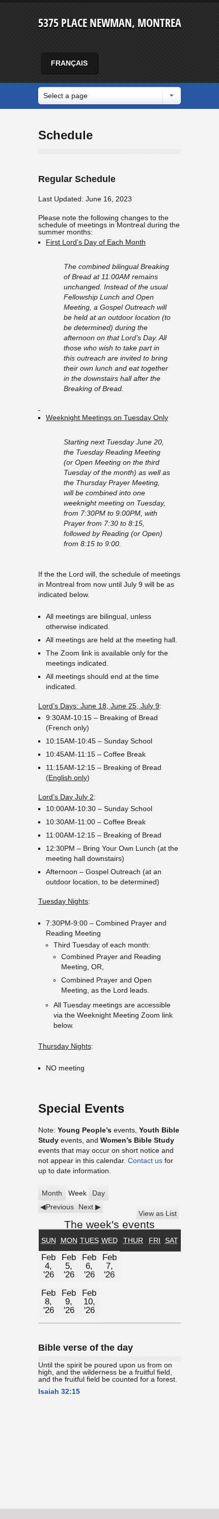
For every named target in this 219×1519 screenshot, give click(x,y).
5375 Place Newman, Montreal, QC (120, 22)
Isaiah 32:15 (59, 1391)
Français (69, 63)
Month (52, 1193)
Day (98, 1193)
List (158, 1213)
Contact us (145, 1160)
